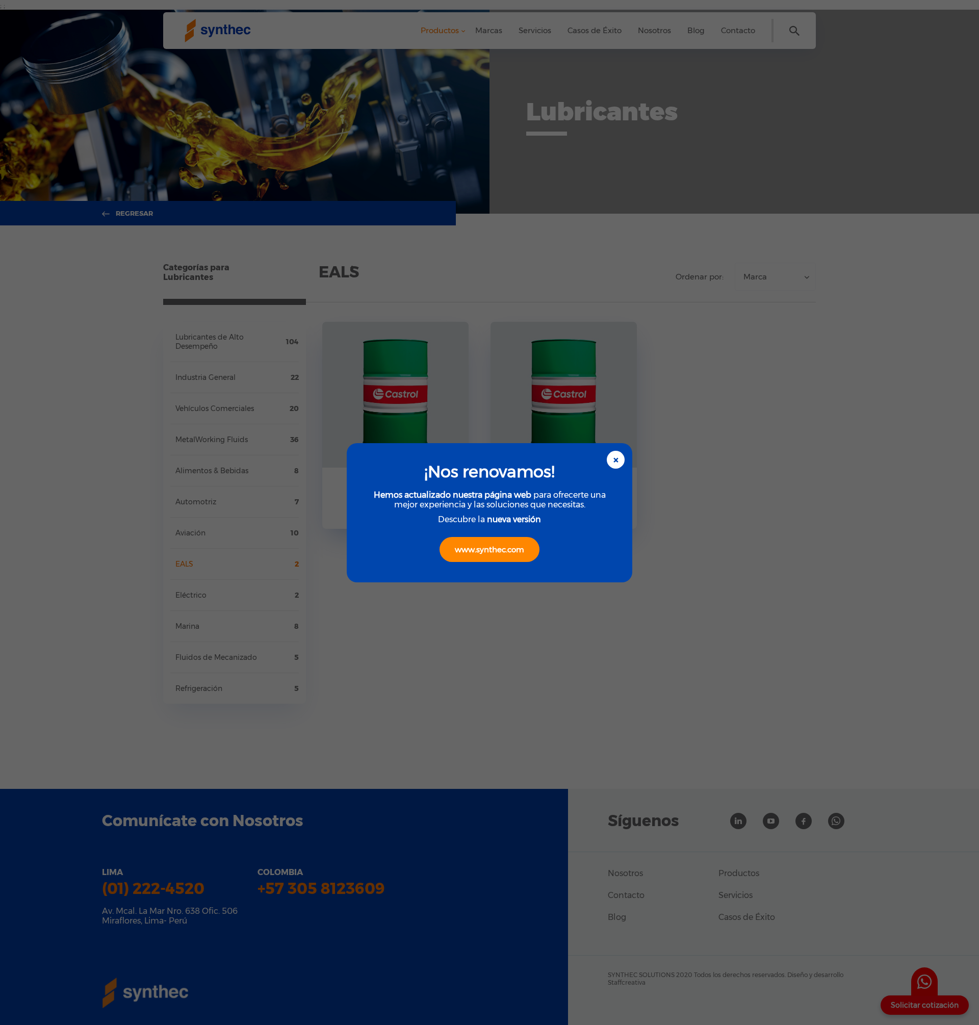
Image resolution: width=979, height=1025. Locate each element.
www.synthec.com (489, 549)
